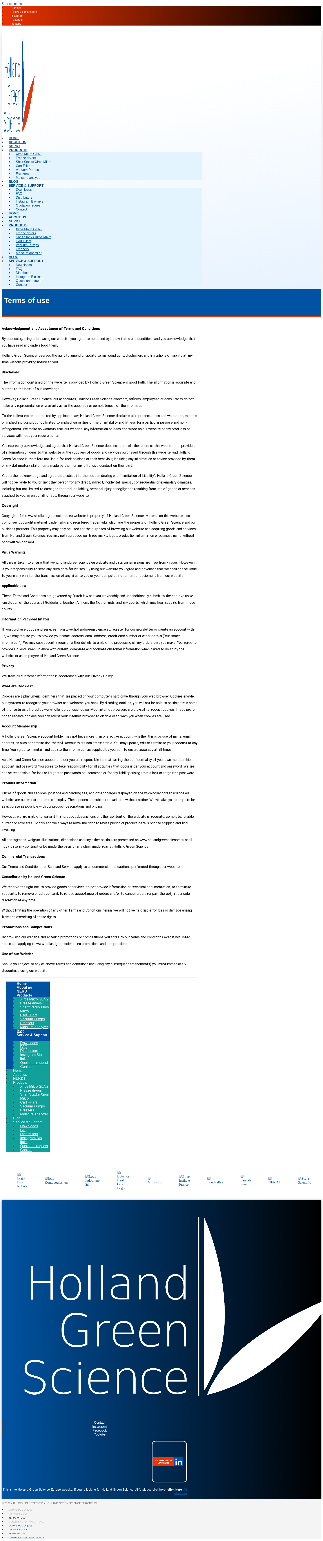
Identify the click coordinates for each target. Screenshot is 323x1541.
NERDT (14, 221)
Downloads (24, 189)
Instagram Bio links (29, 201)
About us (17, 217)
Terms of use (17, 1518)
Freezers (22, 173)
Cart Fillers (23, 166)
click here (174, 1489)
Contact (21, 209)
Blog (13, 257)
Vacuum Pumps (27, 170)
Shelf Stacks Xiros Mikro (33, 162)
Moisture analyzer (29, 177)
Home (14, 213)
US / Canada (180, 1491)
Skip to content (12, 4)
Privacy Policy (18, 1514)
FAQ (19, 193)
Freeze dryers (26, 158)
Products (18, 150)
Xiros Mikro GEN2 (29, 154)
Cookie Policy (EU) (20, 1510)
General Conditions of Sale (26, 1522)
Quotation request (28, 205)
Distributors (24, 197)
